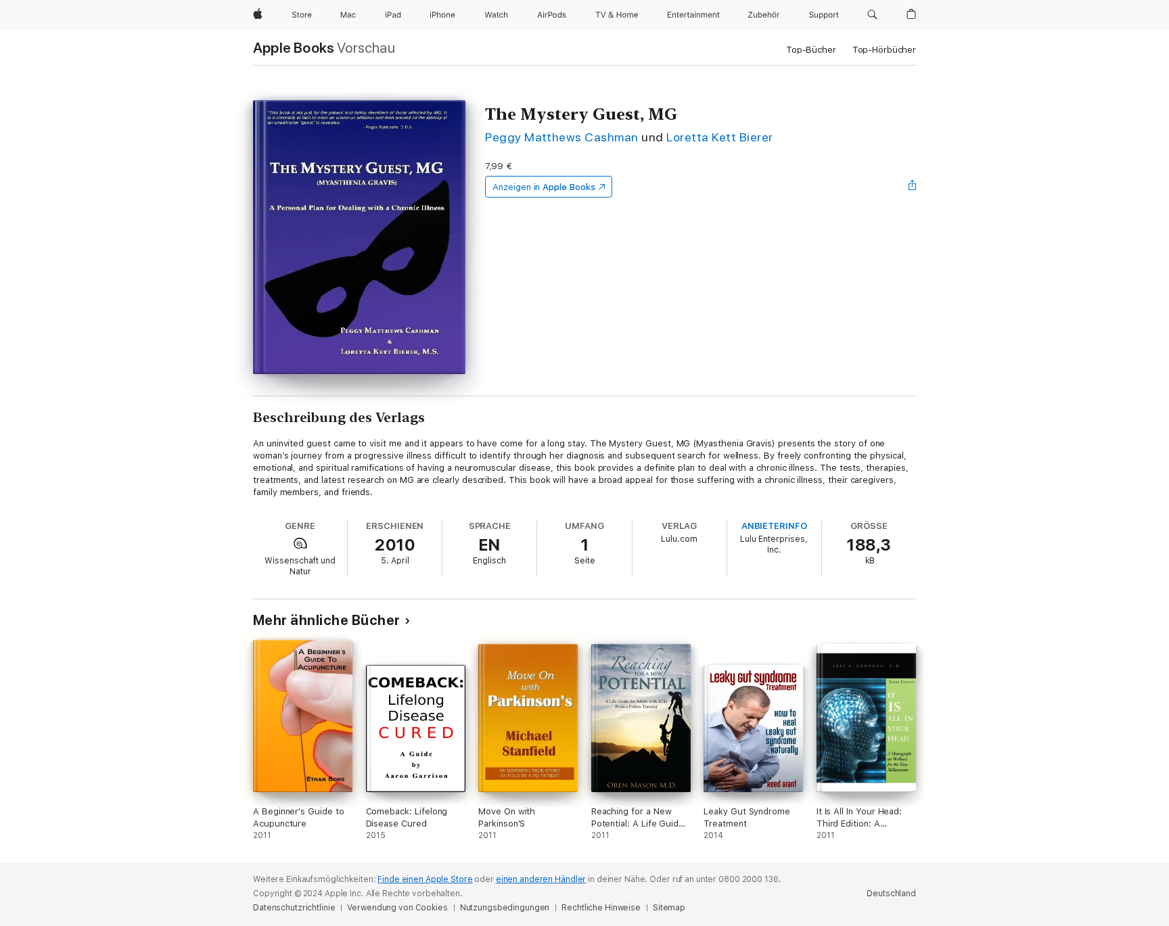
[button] (872, 15)
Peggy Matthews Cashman (562, 137)
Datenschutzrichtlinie (294, 907)
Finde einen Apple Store (424, 879)
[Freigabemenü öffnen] (913, 187)
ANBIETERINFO (774, 526)
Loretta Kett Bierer (719, 137)
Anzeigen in (543, 187)
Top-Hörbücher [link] (884, 50)
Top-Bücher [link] (811, 50)
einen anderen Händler (541, 879)
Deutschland (891, 893)
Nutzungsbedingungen (505, 907)
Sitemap (669, 907)
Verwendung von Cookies (397, 907)
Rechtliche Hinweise (601, 907)
